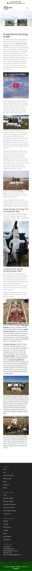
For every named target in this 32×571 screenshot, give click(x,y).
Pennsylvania (6, 539)
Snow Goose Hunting (8, 507)
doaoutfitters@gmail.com (14, 554)
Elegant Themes (16, 566)
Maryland (5, 521)
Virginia (5, 533)
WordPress (16, 568)
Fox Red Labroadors (8, 475)
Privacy (5, 488)
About (4, 481)
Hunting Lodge (7, 478)
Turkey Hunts (6, 514)
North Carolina (7, 536)
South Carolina (7, 527)
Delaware (5, 530)
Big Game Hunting (8, 498)
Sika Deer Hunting (8, 501)
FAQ (4, 472)
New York (5, 524)
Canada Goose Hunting (9, 510)
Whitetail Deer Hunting (9, 504)
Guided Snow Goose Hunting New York (13, 269)
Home (4, 469)
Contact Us (6, 485)
